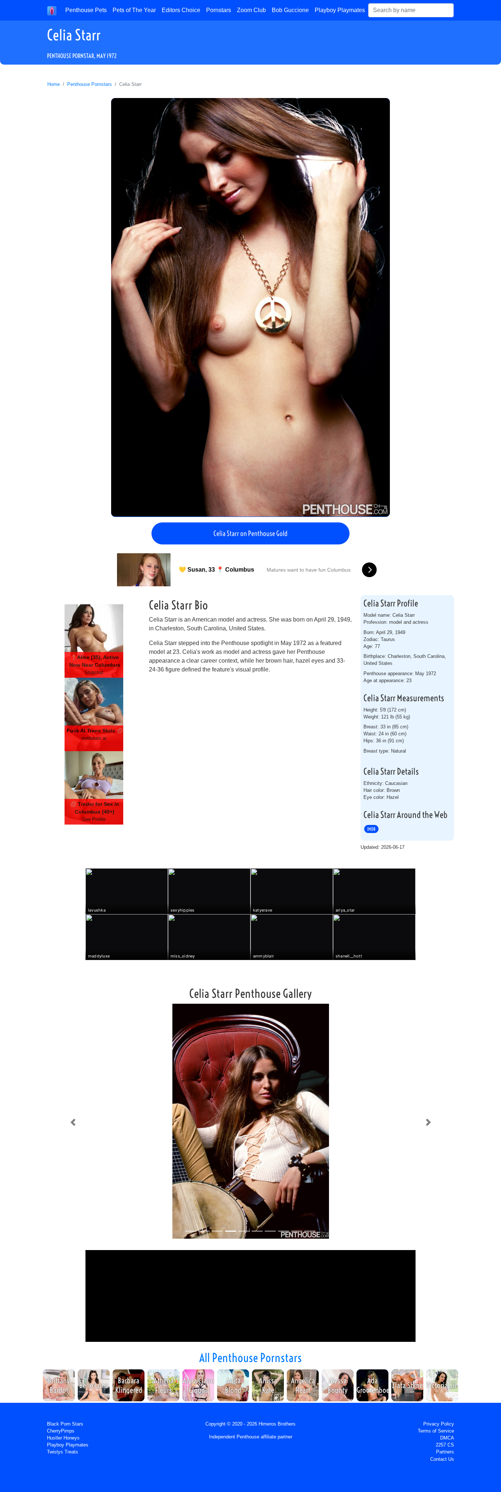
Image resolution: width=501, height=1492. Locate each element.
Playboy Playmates (340, 10)
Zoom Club (251, 10)
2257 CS (445, 1445)
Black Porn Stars (65, 1424)
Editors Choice (181, 10)
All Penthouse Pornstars (250, 1357)
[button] (72, 1123)
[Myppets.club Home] (51, 10)
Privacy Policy (438, 1424)
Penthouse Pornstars (89, 84)
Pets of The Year (134, 10)
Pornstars (218, 10)
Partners (445, 1452)
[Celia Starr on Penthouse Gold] (250, 307)
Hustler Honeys (63, 1438)
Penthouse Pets (86, 10)
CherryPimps (60, 1431)
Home (53, 84)
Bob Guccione (290, 10)
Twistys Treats (62, 1452)
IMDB (371, 829)
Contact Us (442, 1459)
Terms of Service (436, 1431)
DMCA (447, 1438)
